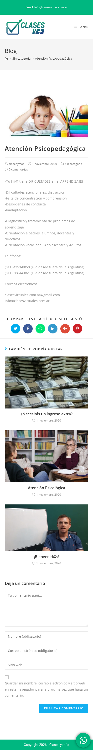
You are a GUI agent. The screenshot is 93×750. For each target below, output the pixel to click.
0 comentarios (18, 169)
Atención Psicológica (46, 487)
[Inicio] (6, 58)
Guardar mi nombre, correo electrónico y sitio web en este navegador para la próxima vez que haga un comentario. (46, 689)
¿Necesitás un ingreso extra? (46, 414)
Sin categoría (73, 164)
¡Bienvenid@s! (46, 556)
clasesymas (16, 164)
